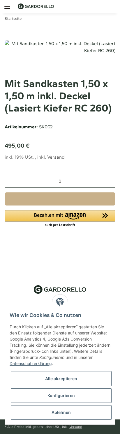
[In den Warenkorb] (60, 199)
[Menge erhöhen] (109, 181)
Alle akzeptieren (61, 378)
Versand (56, 157)
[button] (95, 6)
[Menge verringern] (11, 181)
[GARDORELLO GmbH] (36, 6)
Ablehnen (61, 412)
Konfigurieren (61, 395)
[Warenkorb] (115, 6)
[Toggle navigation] (5, 3)
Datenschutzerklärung (31, 363)
